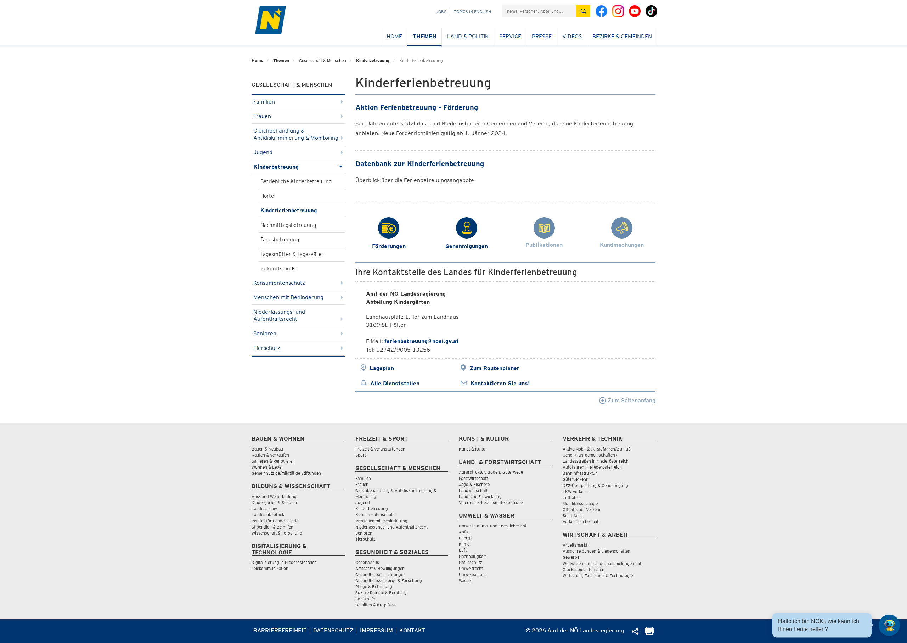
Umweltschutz (472, 574)
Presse (542, 36)
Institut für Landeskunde (275, 521)
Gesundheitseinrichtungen (380, 574)
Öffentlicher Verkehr (582, 509)
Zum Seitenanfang (630, 400)
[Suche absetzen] (583, 11)
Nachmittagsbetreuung (288, 225)
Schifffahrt (573, 515)
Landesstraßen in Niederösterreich (596, 461)
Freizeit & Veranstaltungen (380, 449)
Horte (267, 196)
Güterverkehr (575, 479)
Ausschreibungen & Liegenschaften (596, 551)
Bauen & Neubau (267, 449)
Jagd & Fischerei (475, 484)
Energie (466, 538)
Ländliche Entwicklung (480, 496)
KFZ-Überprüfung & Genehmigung (595, 485)
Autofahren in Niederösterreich (592, 467)
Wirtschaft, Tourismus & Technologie (598, 575)
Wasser (465, 580)
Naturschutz (470, 562)
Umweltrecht (471, 568)
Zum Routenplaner (494, 368)
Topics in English (472, 11)
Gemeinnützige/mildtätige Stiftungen (286, 473)
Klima (464, 544)
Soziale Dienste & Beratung (381, 592)
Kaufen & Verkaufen (270, 455)
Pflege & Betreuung (373, 586)
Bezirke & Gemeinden (622, 36)
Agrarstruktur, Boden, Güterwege (491, 472)
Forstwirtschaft (473, 478)
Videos (572, 36)
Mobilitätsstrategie (580, 503)
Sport (360, 455)
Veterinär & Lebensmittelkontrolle (491, 502)
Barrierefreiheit (280, 630)
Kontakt (412, 630)
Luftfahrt (571, 497)
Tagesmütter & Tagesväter (291, 254)
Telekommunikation (270, 568)
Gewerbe (571, 557)
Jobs (441, 11)
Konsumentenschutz (279, 282)
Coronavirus (367, 562)
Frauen (262, 116)
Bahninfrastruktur (580, 473)
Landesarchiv (264, 508)
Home (394, 36)
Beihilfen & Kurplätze (375, 605)
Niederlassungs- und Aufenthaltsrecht (279, 315)
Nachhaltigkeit (472, 556)
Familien (264, 101)
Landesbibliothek (268, 514)
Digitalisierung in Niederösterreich (284, 562)
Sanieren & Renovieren (273, 461)
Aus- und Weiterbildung (274, 496)
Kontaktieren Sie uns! (500, 383)
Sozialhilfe (365, 599)
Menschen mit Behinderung (288, 297)
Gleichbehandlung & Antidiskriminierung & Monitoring (295, 134)
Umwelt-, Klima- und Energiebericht (492, 526)
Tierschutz (266, 348)
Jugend (262, 152)
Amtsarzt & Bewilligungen (380, 568)
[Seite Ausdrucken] (649, 633)
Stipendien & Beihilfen (272, 527)
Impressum (376, 630)
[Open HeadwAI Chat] (889, 625)
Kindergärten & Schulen (274, 502)
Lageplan (382, 368)
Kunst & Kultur (473, 449)
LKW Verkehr (575, 491)
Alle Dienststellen (394, 383)
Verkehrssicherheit (580, 521)
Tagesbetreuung (279, 239)
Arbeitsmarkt (575, 545)
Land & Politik (468, 36)
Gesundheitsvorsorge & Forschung (388, 580)
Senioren (264, 333)
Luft (463, 550)
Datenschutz (333, 630)
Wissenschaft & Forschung (277, 533)
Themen (424, 36)
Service (510, 36)
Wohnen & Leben (268, 467)
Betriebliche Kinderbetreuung (296, 181)
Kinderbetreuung (372, 60)
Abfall (464, 532)
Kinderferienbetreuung (288, 210)
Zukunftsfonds (277, 268)
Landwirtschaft (473, 490)
